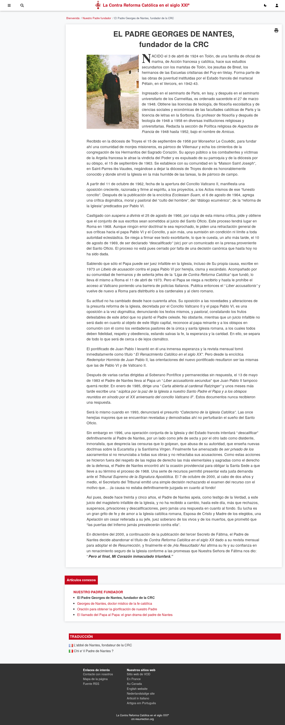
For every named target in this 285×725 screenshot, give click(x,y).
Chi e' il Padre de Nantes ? (93, 650)
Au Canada (134, 683)
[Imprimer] (276, 30)
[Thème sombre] (265, 5)
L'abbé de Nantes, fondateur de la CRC (103, 645)
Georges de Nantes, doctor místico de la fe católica (114, 603)
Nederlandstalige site (141, 693)
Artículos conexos (81, 579)
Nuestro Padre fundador (97, 18)
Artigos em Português (141, 703)
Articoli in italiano (138, 698)
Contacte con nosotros (98, 674)
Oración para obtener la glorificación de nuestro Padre (117, 609)
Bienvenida (72, 18)
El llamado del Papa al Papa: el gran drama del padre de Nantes (125, 614)
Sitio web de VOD (138, 674)
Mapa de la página (95, 679)
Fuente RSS (91, 683)
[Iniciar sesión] (277, 5)
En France (134, 679)
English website (137, 688)
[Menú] (9, 5)
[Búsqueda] (22, 5)
